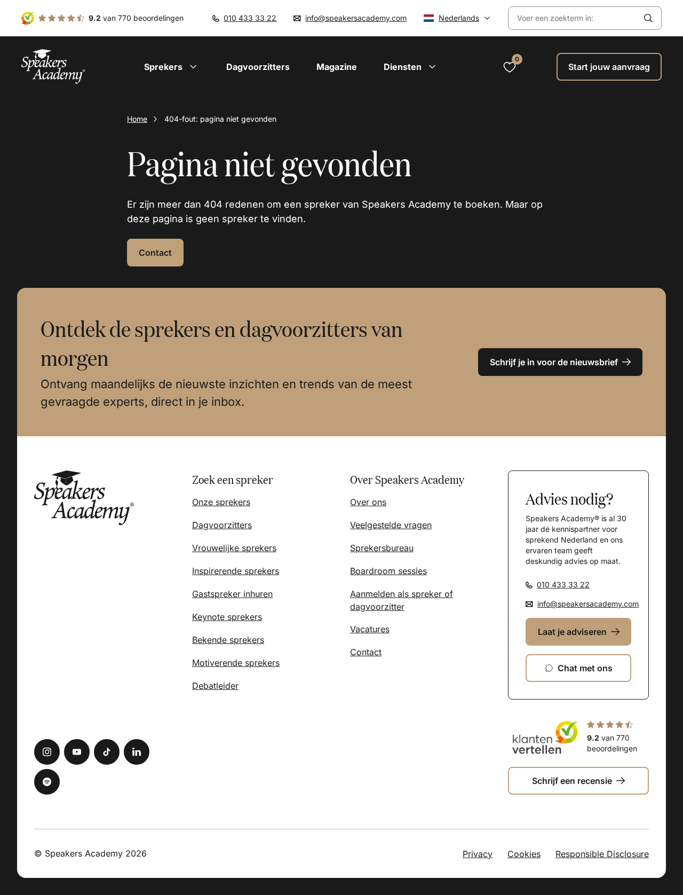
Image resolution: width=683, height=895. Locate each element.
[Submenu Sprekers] (193, 66)
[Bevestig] (648, 18)
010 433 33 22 (250, 17)
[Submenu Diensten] (432, 66)
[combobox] (572, 18)
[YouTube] (77, 752)
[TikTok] (107, 752)
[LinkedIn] (136, 752)
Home (137, 118)
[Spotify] (47, 782)
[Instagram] (47, 752)
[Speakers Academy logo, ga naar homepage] (53, 66)
